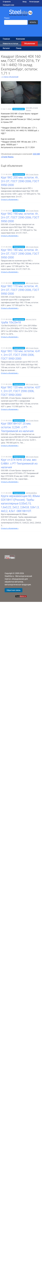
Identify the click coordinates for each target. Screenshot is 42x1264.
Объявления (29, 43)
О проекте (7, 2)
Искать (33, 22)
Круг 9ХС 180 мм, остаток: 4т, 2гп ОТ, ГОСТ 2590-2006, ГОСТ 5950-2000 (20, 253)
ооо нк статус (31, 319)
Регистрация (34, 2)
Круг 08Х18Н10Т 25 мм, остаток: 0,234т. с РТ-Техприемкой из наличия (17, 427)
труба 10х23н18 (11, 322)
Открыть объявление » (10, 199)
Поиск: (7, 18)
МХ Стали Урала (32, 174)
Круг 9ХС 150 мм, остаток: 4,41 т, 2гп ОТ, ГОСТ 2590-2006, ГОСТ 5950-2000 (20, 354)
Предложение (18, 109)
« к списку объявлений (9, 77)
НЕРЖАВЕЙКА (31, 493)
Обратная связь (14, 590)
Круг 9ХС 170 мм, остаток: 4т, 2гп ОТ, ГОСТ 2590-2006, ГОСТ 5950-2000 (20, 290)
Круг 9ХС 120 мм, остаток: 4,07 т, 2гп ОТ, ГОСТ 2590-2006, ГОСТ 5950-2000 (20, 391)
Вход (24, 2)
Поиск (18, 48)
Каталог (6, 48)
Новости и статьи (10, 43)
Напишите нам (8, 5)
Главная (6, 39)
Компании (20, 39)
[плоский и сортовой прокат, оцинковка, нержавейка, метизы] (21, 12)
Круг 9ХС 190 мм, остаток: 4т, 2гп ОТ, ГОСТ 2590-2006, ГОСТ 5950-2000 (20, 217)
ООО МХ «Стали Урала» (32, 109)
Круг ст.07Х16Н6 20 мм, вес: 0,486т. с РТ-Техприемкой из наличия (19, 463)
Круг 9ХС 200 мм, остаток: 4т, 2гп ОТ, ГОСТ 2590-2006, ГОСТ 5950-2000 (20, 181)
